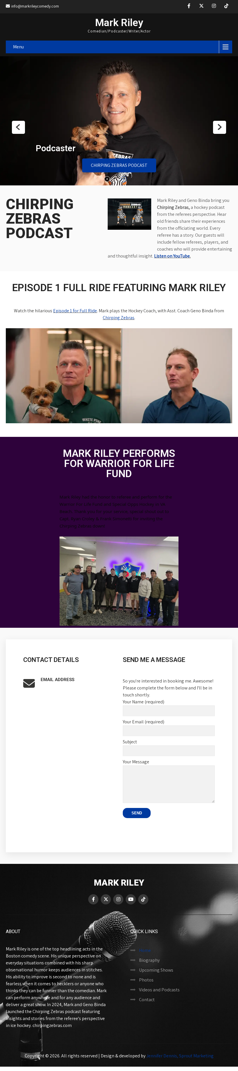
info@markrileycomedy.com (35, 6)
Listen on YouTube (172, 253)
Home (145, 948)
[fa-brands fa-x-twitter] (201, 6)
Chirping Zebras (118, 315)
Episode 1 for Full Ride (75, 308)
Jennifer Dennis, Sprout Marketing (180, 1053)
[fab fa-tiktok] (226, 6)
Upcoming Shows (156, 967)
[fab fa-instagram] (214, 6)
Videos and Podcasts (159, 987)
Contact (147, 997)
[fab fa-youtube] (131, 897)
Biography (149, 958)
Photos (146, 977)
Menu (18, 47)
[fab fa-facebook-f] (189, 6)
